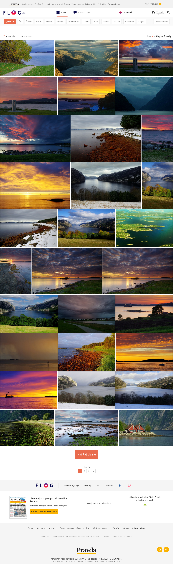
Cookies (106, 536)
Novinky (87, 485)
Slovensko (129, 21)
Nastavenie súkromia (123, 536)
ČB (20, 21)
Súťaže (116, 528)
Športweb (46, 4)
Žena (73, 4)
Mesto (60, 21)
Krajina (141, 21)
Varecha (80, 4)
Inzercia (52, 528)
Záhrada (88, 4)
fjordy (9, 21)
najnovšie (10, 36)
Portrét (49, 21)
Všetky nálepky (161, 21)
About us (45, 536)
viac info (117, 561)
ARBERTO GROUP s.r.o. (112, 558)
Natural (117, 21)
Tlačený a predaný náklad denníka (74, 528)
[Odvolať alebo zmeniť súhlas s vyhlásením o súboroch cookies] (159, 549)
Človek (29, 21)
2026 (96, 21)
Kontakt (109, 485)
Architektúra (73, 21)
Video (104, 4)
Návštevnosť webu (101, 528)
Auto (53, 4)
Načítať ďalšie (86, 454)
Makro (86, 21)
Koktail (60, 4)
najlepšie (28, 36)
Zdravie (67, 4)
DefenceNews (114, 4)
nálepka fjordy (162, 36)
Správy (38, 4)
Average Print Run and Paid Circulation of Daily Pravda (76, 536)
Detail (38, 21)
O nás (30, 528)
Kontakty (41, 528)
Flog (149, 36)
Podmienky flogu (71, 485)
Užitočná (97, 4)
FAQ (98, 485)
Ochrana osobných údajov (134, 528)
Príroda (106, 21)
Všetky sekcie (151, 4)
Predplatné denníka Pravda (44, 511)
